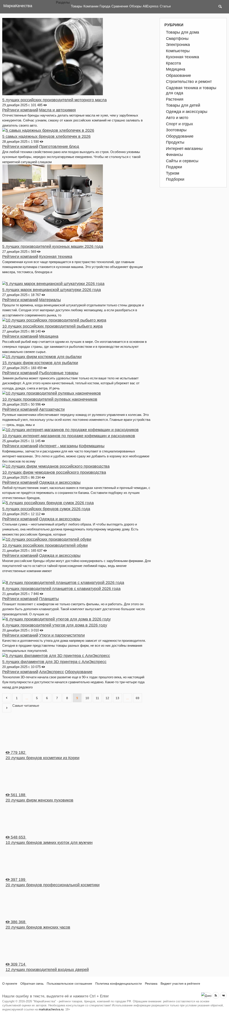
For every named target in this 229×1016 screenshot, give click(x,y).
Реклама (151, 983)
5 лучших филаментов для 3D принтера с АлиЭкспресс (54, 661)
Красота (173, 63)
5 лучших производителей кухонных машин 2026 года (52, 246)
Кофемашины (91, 446)
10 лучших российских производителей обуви (45, 545)
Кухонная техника (55, 256)
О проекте (9, 983)
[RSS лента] (215, 995)
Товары (76, 6)
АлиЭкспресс (51, 672)
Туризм (172, 173)
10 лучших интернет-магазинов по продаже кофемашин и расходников (68, 436)
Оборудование (78, 672)
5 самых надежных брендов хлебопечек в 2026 (46, 136)
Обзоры (135, 6)
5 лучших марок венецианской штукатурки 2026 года (51, 290)
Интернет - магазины (58, 446)
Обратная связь (32, 983)
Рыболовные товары (58, 373)
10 (87, 698)
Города (105, 6)
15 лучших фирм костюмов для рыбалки (40, 363)
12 (107, 698)
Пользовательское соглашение (69, 983)
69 (137, 698)
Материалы (50, 300)
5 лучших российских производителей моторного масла (54, 100)
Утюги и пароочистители (62, 635)
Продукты (175, 142)
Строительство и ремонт (189, 81)
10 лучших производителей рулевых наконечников (49, 399)
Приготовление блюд (59, 146)
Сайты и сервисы (182, 161)
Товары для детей (183, 105)
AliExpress (151, 6)
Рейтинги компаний (20, 110)
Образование (178, 75)
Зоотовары (176, 130)
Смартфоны (177, 38)
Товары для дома (182, 32)
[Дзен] (206, 995)
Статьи (165, 6)
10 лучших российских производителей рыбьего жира (52, 326)
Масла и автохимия (57, 110)
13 (117, 698)
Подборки (175, 179)
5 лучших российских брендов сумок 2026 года (46, 509)
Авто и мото (177, 117)
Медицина (48, 336)
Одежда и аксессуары (60, 482)
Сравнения (119, 6)
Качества (17, 6)
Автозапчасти (52, 409)
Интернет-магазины (184, 148)
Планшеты (49, 599)
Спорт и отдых (179, 124)
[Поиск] (220, 6)
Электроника (178, 44)
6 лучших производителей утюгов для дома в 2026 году (54, 625)
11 (97, 698)
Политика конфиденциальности (118, 983)
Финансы (174, 154)
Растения (174, 99)
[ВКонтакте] (223, 995)
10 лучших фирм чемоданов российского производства (54, 472)
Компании (90, 6)
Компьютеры (178, 51)
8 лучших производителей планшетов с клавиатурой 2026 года (61, 588)
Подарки (174, 167)
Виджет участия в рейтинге (180, 983)
